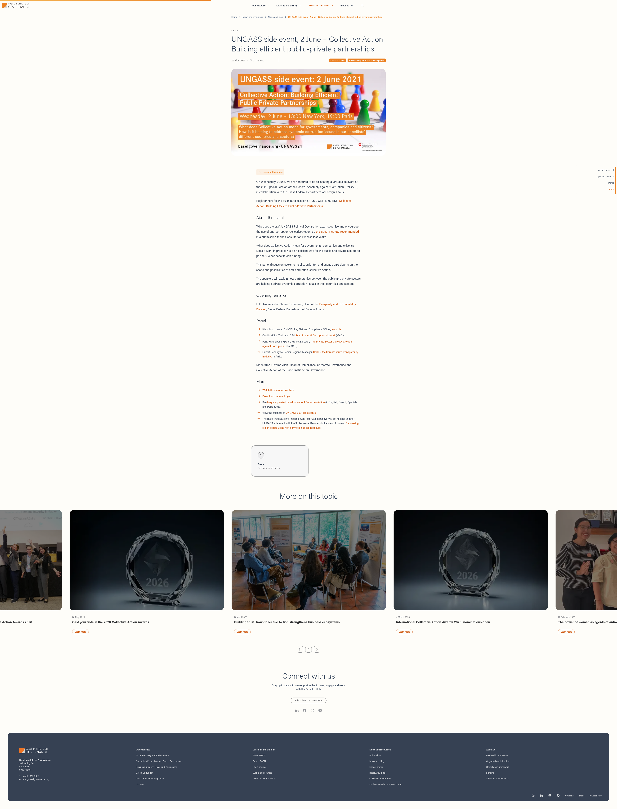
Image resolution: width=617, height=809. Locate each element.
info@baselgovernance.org (36, 779)
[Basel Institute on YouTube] (320, 710)
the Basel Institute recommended (337, 231)
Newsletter (569, 795)
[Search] (362, 5)
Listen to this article (272, 172)
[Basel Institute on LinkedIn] (297, 710)
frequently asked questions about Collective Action (296, 402)
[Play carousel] (300, 649)
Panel (611, 182)
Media (581, 795)
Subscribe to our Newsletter (309, 700)
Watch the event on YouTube (278, 390)
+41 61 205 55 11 (31, 776)
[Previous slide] (308, 649)
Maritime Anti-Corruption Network (315, 335)
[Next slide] (317, 649)
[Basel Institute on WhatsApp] (312, 710)
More (611, 189)
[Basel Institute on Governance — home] (125, 5)
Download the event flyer (276, 396)
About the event (606, 170)
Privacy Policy (596, 795)
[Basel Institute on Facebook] (305, 710)
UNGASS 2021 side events (301, 412)
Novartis (336, 329)
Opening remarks (605, 176)
